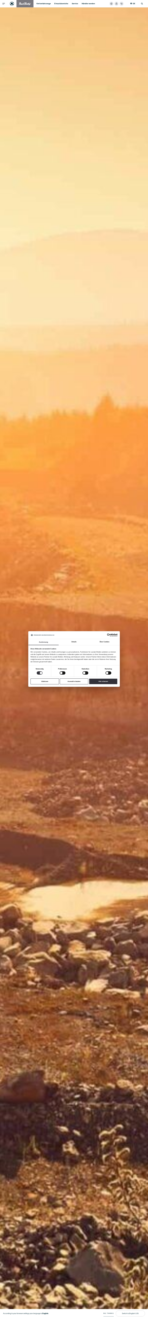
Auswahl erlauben (74, 681)
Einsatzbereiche (61, 3)
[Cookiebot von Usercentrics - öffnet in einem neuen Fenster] (108, 635)
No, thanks (108, 1313)
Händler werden (88, 3)
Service (75, 3)
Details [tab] (74, 642)
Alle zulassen (103, 681)
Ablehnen (44, 681)
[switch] (62, 673)
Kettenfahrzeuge (44, 3)
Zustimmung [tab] (43, 642)
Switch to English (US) (130, 1313)
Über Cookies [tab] (104, 642)
